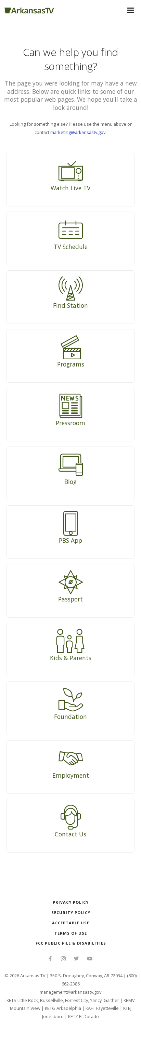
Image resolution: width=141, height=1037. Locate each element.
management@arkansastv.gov (70, 992)
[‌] (50, 959)
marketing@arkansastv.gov (77, 132)
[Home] (29, 9)
